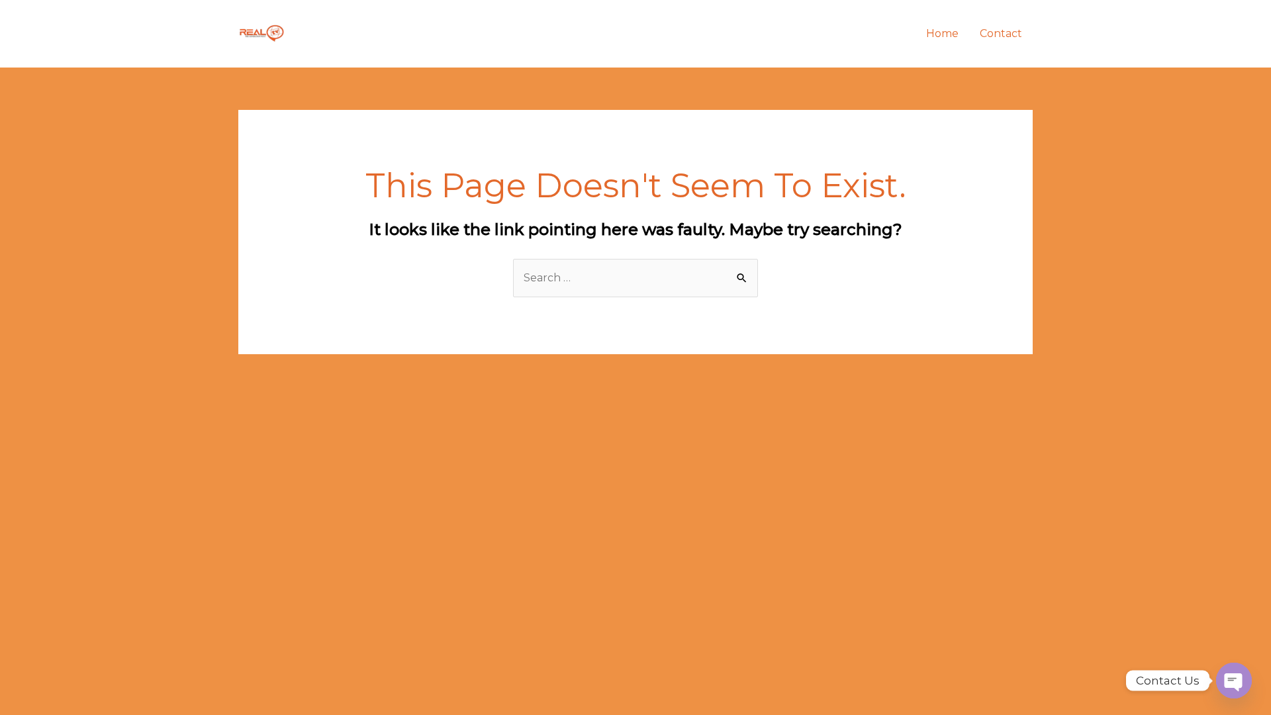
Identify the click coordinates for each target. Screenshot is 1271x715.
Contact (1001, 33)
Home (942, 33)
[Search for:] (635, 277)
